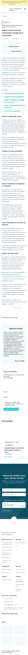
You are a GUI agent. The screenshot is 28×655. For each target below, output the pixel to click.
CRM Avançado (6, 557)
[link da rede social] (3, 617)
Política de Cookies (18, 589)
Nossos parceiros (20, 572)
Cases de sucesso (7, 547)
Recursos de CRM (6, 550)
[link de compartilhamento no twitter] (10, 320)
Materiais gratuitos (21, 542)
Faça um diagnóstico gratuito (16, 9)
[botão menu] (25, 9)
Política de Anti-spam (20, 585)
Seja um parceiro (20, 569)
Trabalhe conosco (7, 569)
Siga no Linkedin (16, 51)
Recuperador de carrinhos (6, 561)
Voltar (5, 16)
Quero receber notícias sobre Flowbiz (14, 500)
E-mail (6, 397)
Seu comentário (8, 378)
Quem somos (5, 572)
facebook (11, 304)
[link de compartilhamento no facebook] (3, 321)
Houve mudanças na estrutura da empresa (14, 106)
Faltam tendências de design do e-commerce (14, 101)
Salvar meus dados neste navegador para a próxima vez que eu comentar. (14, 403)
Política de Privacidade (19, 580)
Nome (6, 392)
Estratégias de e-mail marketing (6, 553)
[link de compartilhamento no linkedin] (6, 321)
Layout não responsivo (12, 111)
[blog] (6, 9)
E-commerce (5, 22)
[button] (22, 421)
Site (17, 545)
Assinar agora (6, 510)
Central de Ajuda (6, 579)
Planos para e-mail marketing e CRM (7, 543)
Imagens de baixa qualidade (14, 97)
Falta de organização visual (13, 93)
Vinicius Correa (14, 46)
